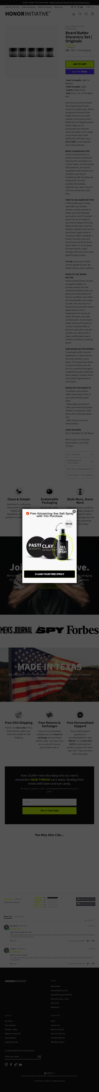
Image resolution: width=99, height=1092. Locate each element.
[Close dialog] (74, 511)
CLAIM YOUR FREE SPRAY (49, 574)
